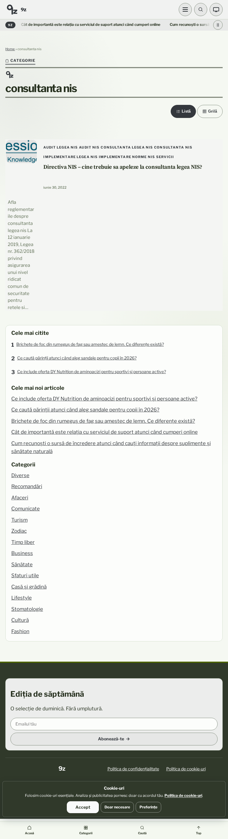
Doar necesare (117, 807)
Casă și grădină (29, 587)
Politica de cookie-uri (186, 768)
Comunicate (25, 509)
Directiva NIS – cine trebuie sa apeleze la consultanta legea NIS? (122, 167)
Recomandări (26, 486)
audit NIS (89, 147)
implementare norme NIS (127, 157)
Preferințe (148, 807)
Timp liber (23, 542)
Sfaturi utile (25, 575)
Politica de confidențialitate (133, 768)
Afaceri (19, 498)
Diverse (20, 475)
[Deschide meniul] (185, 9)
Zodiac (19, 531)
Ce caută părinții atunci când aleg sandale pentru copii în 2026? (77, 357)
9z (23, 9)
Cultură (20, 620)
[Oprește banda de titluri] (218, 25)
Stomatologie (27, 609)
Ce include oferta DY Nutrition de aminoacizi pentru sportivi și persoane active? (91, 371)
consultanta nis (173, 147)
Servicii (165, 157)
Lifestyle (21, 598)
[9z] (11, 9)
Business (22, 553)
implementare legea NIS (70, 157)
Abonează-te (111, 738)
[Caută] (200, 9)
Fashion (20, 631)
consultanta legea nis (127, 147)
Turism (19, 520)
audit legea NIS (60, 147)
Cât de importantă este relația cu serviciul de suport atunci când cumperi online (80, 24)
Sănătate (22, 564)
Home (10, 49)
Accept (82, 807)
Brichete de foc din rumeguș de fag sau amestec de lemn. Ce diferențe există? (90, 344)
